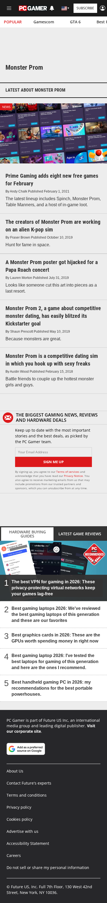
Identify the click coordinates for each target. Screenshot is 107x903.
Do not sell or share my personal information (48, 867)
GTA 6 (75, 21)
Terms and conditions (27, 795)
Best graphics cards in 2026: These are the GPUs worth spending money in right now (56, 638)
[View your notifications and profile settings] (51, 8)
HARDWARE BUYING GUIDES (27, 534)
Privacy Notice (73, 476)
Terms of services (68, 472)
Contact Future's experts (29, 783)
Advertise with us (22, 831)
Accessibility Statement (28, 843)
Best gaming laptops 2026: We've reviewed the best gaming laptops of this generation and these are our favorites (56, 614)
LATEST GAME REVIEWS (79, 534)
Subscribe (85, 8)
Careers (14, 855)
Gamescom (43, 21)
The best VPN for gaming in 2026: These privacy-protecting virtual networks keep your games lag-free (53, 587)
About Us (15, 771)
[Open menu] (9, 8)
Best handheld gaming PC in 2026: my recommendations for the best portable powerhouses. (52, 688)
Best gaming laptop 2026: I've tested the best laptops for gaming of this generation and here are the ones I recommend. (55, 661)
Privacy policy (19, 807)
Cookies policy (19, 819)
